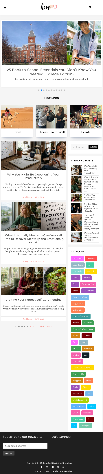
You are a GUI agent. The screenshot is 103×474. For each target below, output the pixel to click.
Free (75, 284)
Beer (89, 394)
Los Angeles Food (80, 297)
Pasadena (88, 349)
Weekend (91, 258)
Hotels (75, 336)
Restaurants (78, 419)
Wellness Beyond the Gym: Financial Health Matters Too (91, 236)
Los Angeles (85, 426)
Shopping (77, 381)
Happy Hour (78, 304)
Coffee (75, 278)
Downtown (77, 258)
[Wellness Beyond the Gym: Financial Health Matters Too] (76, 237)
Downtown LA (88, 284)
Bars (85, 355)
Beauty (87, 278)
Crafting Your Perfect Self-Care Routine (33, 299)
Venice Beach (88, 291)
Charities (88, 323)
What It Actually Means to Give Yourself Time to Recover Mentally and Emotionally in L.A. (33, 239)
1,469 (41, 326)
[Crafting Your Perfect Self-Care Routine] (76, 197)
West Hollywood (80, 400)
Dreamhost (67, 463)
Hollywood (77, 394)
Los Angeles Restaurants (83, 329)
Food (90, 419)
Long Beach (78, 265)
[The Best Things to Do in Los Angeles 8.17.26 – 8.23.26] (76, 208)
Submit (93, 147)
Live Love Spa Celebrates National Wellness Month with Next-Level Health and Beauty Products (91, 222)
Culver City (78, 310)
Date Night (77, 271)
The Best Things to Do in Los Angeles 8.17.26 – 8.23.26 (91, 207)
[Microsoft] (52, 467)
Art (74, 342)
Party (90, 265)
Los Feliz (91, 271)
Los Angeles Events (81, 316)
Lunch (83, 342)
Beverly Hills (78, 374)
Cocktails (87, 413)
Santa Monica (78, 406)
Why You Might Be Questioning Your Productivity (33, 176)
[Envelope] (58, 467)
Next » (49, 326)
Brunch (76, 349)
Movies (76, 323)
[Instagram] (47, 467)
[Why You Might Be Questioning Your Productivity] (76, 170)
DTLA (75, 413)
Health (76, 355)
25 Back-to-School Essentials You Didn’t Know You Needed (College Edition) (51, 72)
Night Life (77, 361)
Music (88, 381)
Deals (75, 387)
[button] (5, 7)
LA (74, 426)
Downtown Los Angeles (82, 368)
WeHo (75, 291)
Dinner (86, 387)
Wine (91, 406)
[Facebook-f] (41, 467)
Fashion (87, 336)
